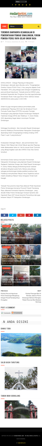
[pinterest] (30, 5)
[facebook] (12, 5)
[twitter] (15, 5)
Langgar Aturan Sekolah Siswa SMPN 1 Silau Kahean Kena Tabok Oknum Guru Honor (18, 281)
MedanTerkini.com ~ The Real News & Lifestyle (26, 435)
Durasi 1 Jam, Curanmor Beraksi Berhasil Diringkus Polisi (17, 239)
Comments (6, 313)
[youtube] (26, 5)
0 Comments (18, 313)
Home (4, 26)
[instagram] (19, 5)
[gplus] (22, 5)
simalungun (30, 42)
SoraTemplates (22, 443)
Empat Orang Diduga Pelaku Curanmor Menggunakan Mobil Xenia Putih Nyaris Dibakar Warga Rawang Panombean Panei (19, 258)
